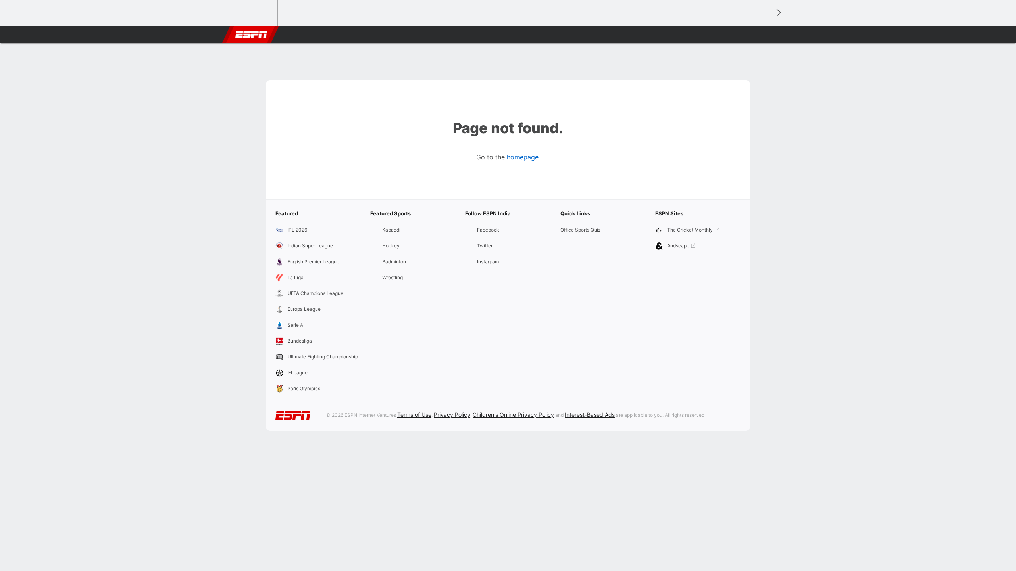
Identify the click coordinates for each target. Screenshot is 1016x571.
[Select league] (254, 13)
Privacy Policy (452, 414)
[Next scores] (778, 13)
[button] (760, 34)
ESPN (251, 34)
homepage (523, 157)
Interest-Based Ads (590, 414)
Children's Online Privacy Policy (513, 414)
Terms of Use (414, 414)
